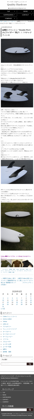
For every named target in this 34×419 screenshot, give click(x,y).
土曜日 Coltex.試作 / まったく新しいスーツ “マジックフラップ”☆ (25, 280)
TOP (8, 11)
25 (8, 304)
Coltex (17, 269)
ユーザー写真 (7, 346)
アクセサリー (7, 326)
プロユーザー (7, 341)
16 (31, 300)
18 (8, 302)
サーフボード (5, 269)
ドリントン (5, 272)
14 (21, 300)
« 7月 (3, 309)
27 (17, 304)
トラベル (5, 339)
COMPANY (8, 18)
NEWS (25, 11)
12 (12, 300)
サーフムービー (8, 336)
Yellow (27, 269)
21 (21, 302)
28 (21, 304)
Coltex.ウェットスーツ (10, 316)
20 (17, 302)
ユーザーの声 (7, 344)
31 (3, 306)
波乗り (5, 349)
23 (31, 302)
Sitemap (30, 415)
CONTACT (25, 15)
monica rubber (7, 319)
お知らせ (5, 324)
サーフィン (13, 270)
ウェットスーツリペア (10, 329)
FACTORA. (22, 269)
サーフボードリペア (9, 334)
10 (3, 300)
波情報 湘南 (12, 269)
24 (3, 304)
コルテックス (7, 270)
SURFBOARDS (8, 15)
